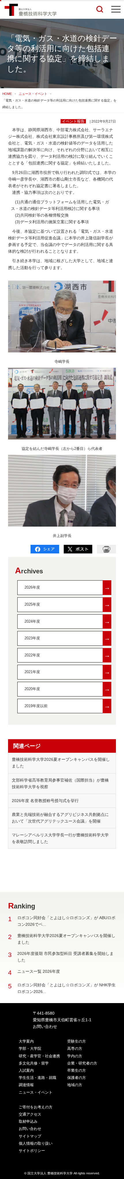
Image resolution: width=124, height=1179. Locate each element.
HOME (7, 93)
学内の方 (74, 1056)
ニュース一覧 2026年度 (38, 971)
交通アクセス (30, 1114)
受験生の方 (76, 1041)
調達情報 (26, 1085)
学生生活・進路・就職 (37, 1077)
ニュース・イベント (33, 93)
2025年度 (67, 604)
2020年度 (67, 689)
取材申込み (28, 1121)
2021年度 (67, 672)
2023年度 (67, 638)
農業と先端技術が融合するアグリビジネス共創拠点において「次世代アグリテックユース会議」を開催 (60, 817)
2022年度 (67, 655)
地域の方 (74, 1085)
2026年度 (67, 587)
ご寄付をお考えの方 (35, 1107)
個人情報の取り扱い (35, 1143)
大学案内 (26, 1041)
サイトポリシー (32, 1150)
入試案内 (26, 1070)
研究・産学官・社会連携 (39, 1056)
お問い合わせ (45, 1026)
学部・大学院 (30, 1048)
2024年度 (67, 621)
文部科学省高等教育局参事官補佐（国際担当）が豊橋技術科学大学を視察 (60, 783)
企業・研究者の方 (82, 1063)
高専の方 (74, 1048)
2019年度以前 (67, 706)
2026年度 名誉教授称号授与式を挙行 (45, 800)
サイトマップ (30, 1136)
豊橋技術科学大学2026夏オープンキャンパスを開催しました (61, 762)
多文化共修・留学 (34, 1063)
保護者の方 (76, 1077)
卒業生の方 (76, 1070)
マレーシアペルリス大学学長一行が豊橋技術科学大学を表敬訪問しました (60, 838)
